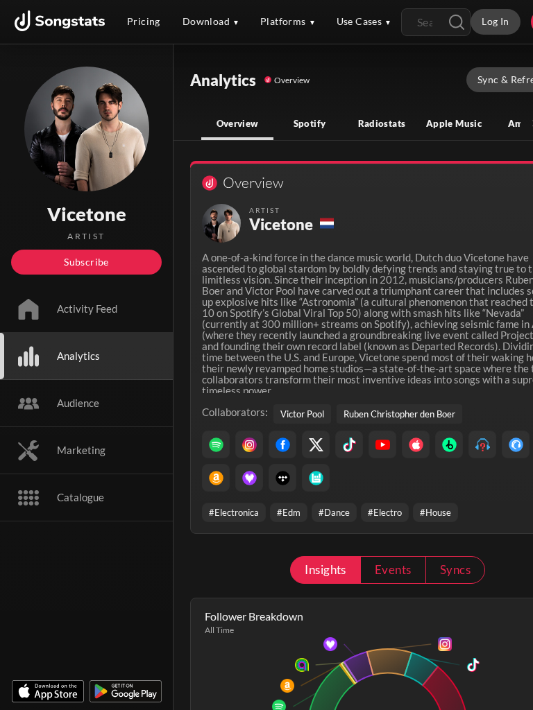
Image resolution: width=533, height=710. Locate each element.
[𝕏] (316, 444)
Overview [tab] (238, 123)
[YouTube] (382, 444)
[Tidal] (282, 478)
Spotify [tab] (310, 123)
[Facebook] (282, 444)
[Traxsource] (516, 444)
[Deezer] (249, 478)
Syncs (455, 569)
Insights (325, 569)
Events (393, 569)
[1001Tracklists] (482, 444)
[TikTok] (349, 444)
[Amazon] (216, 478)
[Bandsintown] (316, 478)
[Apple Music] (416, 444)
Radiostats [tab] (382, 123)
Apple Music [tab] (454, 123)
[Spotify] (216, 444)
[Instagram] (249, 444)
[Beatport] (449, 444)
